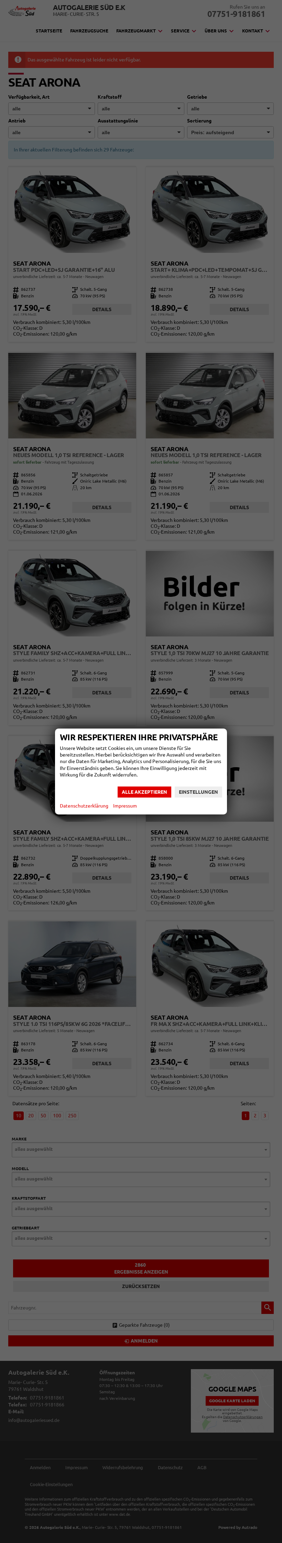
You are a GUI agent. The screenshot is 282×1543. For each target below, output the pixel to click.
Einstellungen (198, 792)
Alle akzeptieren (144, 792)
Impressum (125, 806)
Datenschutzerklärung (84, 806)
